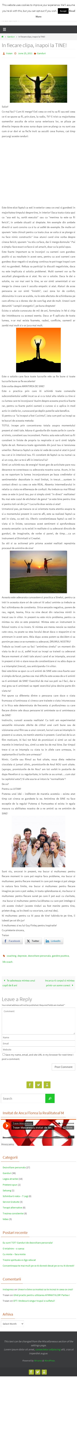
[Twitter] (38, 1082)
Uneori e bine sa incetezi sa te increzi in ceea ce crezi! (45, 1286)
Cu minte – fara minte (14, 1251)
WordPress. (49, 1358)
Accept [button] (63, 10)
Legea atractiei (10, 1176)
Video (6, 1216)
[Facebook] (30, 1082)
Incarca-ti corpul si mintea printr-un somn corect (59, 980)
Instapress (8, 1286)
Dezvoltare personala (14, 1165)
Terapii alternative (12, 1205)
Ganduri (11, 36)
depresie (22, 954)
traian (9, 53)
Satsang (7, 1188)
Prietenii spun (10, 1182)
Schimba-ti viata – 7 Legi (15, 1193)
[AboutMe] (47, 1082)
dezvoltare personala (39, 954)
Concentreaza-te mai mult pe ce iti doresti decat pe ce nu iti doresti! (38, 1263)
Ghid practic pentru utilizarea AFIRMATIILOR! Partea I (41, 1292)
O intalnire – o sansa (13, 1246)
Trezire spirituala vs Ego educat (19, 1257)
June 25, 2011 (25, 53)
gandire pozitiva (60, 954)
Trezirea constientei (13, 1211)
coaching (11, 954)
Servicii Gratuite (11, 1199)
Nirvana (38, 1358)
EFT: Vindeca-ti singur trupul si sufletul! (34, 1298)
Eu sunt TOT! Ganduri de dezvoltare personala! (28, 1240)
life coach (8, 960)
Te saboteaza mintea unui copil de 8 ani (19, 980)
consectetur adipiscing (48, 1347)
